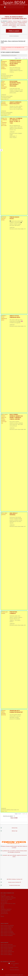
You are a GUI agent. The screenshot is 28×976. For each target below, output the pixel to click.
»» (26, 58)
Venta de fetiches (12, 25)
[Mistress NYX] (14, 876)
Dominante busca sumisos (11, 22)
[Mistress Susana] (14, 837)
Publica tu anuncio (14, 31)
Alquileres (10, 21)
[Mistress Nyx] (14, 831)
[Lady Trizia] (14, 834)
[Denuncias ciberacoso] (14, 969)
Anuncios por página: (8, 816)
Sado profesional (12, 24)
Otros (18, 25)
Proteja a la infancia (14, 967)
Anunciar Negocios (17, 21)
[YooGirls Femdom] (14, 841)
